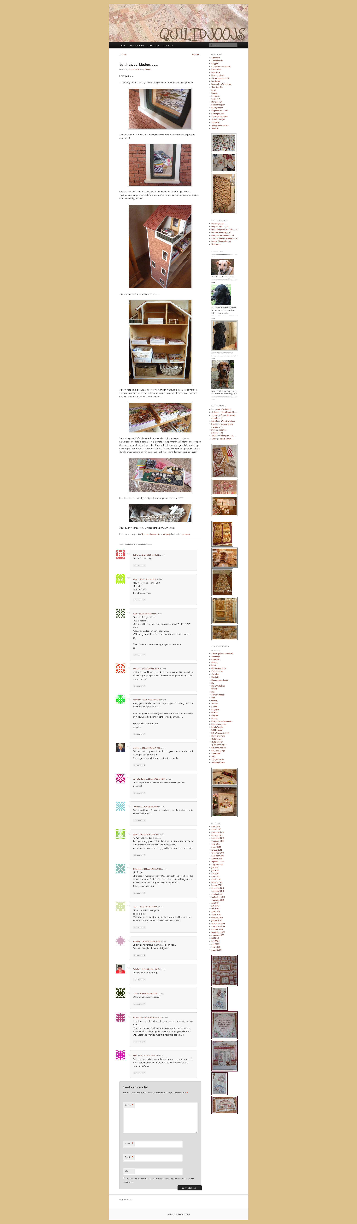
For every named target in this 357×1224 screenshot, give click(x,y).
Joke (135, 993)
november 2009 (218, 926)
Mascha (214, 712)
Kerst (213, 90)
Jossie (135, 807)
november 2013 (217, 838)
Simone (214, 415)
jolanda (214, 421)
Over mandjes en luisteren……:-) (224, 238)
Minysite (214, 715)
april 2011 (215, 876)
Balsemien (137, 869)
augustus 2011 (217, 864)
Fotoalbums (168, 45)
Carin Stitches (217, 671)
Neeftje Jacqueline (218, 724)
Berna (213, 665)
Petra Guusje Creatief (220, 733)
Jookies (214, 703)
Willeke (136, 969)
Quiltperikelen (217, 742)
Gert (213, 698)
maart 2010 (216, 914)
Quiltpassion (216, 739)
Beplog (214, 662)
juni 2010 (215, 906)
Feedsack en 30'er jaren (221, 84)
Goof (135, 614)
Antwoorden (139, 565)
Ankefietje (215, 656)
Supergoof (215, 753)
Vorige (122, 54)
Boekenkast (154, 534)
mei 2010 (215, 909)
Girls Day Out (217, 87)
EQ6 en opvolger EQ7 (220, 78)
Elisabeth (215, 677)
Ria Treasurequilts (218, 748)
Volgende (196, 54)
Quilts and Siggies (218, 745)
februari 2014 (217, 835)
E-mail (129, 1157)
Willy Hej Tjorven (218, 762)
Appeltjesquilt (217, 60)
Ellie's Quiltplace (218, 686)
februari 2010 (217, 917)
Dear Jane (215, 72)
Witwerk (214, 128)
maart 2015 (216, 829)
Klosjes (214, 93)
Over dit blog (153, 45)
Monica (214, 718)
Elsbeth (214, 689)
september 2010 (218, 897)
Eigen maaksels (217, 75)
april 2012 (215, 844)
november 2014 (217, 832)
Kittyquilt (215, 709)
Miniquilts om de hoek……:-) (222, 235)
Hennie (214, 700)
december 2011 (217, 853)
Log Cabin (215, 99)
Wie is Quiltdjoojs (136, 45)
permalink (186, 534)
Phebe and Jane (218, 736)
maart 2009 (216, 950)
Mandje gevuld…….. (219, 223)
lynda (135, 1055)
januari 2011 (216, 885)
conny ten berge (139, 779)
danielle (136, 669)
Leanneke (215, 96)
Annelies (136, 941)
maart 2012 (216, 847)
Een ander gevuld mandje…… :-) (224, 229)
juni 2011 (215, 870)
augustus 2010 (217, 900)
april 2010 (215, 911)
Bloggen (214, 63)
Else (213, 692)
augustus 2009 (217, 935)
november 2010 (217, 891)
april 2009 (215, 947)
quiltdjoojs (146, 69)
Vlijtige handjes (217, 759)
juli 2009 (215, 938)
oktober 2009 (217, 929)
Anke (213, 439)
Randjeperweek (217, 113)
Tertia (213, 756)
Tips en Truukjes (218, 119)
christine (136, 700)
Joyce (135, 907)
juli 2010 (214, 903)
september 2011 (217, 861)
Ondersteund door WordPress (178, 1214)
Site (126, 1171)
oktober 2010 (217, 894)
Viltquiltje (215, 122)
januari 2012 (216, 850)
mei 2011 (214, 873)
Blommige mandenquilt (221, 66)
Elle (212, 683)
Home (122, 45)
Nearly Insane (217, 108)
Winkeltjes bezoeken (220, 125)
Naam (129, 1144)
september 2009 (218, 932)
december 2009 (218, 923)
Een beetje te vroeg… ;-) (221, 232)
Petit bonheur (217, 730)
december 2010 (217, 888)
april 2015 (215, 826)
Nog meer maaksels (219, 110)
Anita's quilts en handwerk (222, 653)
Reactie (129, 1105)
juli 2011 (214, 867)
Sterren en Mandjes (219, 116)
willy (135, 579)
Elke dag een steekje (219, 680)
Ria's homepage (218, 750)
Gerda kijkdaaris (218, 695)
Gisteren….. (215, 244)
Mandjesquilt (216, 102)
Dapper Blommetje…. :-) (221, 241)
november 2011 (217, 856)
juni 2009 (215, 941)
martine (136, 748)
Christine (215, 674)
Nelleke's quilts (217, 727)
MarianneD (137, 1018)
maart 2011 (215, 879)
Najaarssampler (218, 105)
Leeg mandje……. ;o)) (219, 226)
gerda (135, 834)
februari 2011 (216, 882)
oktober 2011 (216, 859)
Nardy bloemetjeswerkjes (221, 721)
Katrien (136, 555)
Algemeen (145, 534)
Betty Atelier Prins (218, 668)
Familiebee (215, 81)
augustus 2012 (217, 841)
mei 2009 (215, 944)
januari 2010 (216, 920)
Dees (213, 424)
